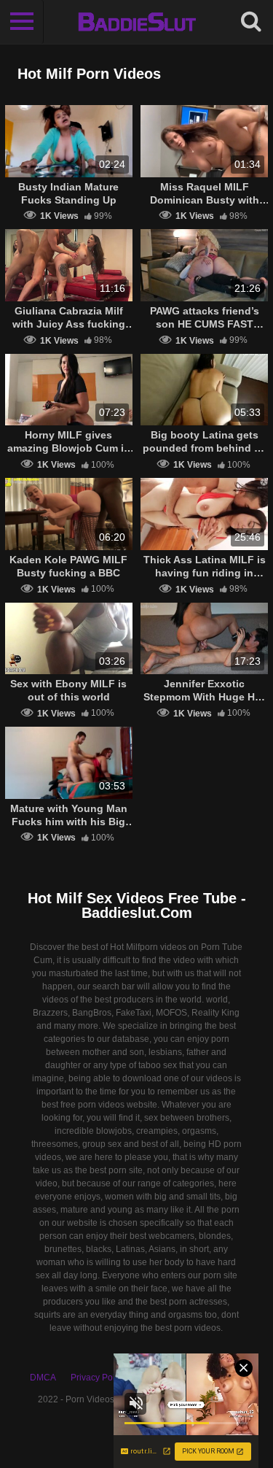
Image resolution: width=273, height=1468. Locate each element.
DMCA (43, 1377)
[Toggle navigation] (22, 22)
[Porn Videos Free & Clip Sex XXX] (136, 22)
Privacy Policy (98, 1377)
